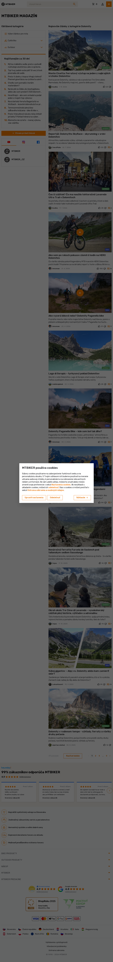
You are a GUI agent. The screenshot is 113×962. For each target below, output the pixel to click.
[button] (54, 487)
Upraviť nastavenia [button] (34, 497)
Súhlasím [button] (82, 497)
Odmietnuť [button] (55, 497)
